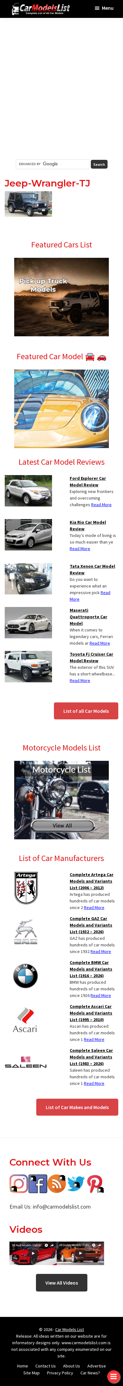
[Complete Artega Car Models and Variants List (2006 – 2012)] (26, 875)
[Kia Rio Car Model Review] (28, 523)
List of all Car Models (86, 711)
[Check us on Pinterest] (94, 1179)
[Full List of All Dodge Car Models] (33, 1246)
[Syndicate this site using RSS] (56, 1179)
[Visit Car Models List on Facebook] (37, 1179)
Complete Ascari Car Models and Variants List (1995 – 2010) (91, 1013)
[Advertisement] (61, 88)
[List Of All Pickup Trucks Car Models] (61, 261)
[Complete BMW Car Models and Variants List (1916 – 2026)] (26, 963)
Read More (101, 504)
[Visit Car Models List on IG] (18, 1179)
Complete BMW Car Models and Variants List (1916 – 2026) (91, 969)
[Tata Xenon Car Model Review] (28, 567)
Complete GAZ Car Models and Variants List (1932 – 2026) (91, 925)
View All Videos (61, 1283)
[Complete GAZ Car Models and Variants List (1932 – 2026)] (26, 919)
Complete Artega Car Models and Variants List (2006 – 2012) (92, 881)
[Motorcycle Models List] (61, 764)
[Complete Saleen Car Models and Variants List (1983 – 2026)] (26, 1051)
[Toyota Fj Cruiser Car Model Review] (28, 655)
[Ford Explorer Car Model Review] (28, 479)
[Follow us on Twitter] (75, 1179)
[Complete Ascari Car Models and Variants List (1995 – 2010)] (26, 1007)
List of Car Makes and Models (77, 1107)
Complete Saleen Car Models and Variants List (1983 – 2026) (91, 1057)
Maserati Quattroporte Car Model (88, 616)
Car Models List (69, 1329)
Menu (108, 8)
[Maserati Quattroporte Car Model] (28, 611)
